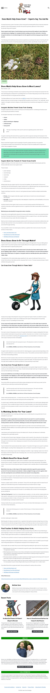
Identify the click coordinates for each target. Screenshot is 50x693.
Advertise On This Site (40, 687)
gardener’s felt (23, 335)
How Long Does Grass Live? (10, 232)
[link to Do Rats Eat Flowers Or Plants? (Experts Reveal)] (12, 608)
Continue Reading (12, 631)
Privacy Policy (31, 687)
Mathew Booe (16, 585)
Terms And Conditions (9, 687)
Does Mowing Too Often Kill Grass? (12, 234)
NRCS (24, 98)
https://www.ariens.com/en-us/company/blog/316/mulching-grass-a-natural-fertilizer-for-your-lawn (24, 578)
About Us (24, 687)
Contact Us (18, 687)
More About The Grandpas (25, 666)
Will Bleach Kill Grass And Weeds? (11, 236)
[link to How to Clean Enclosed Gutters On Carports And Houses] (37, 608)
